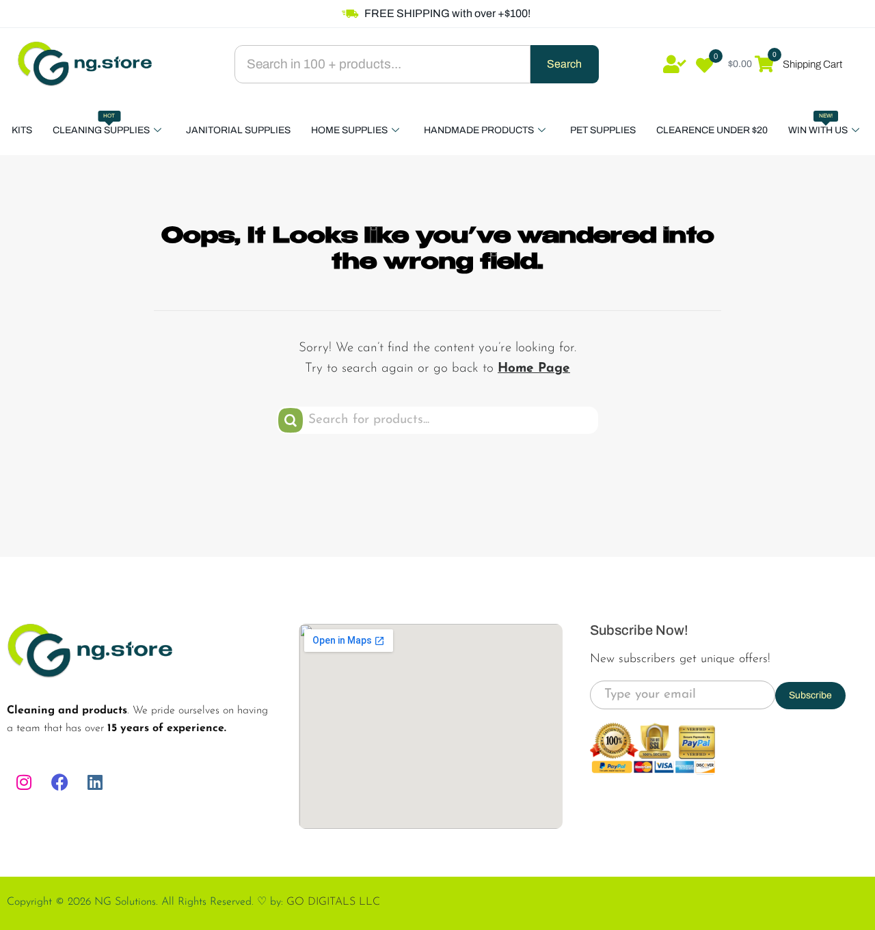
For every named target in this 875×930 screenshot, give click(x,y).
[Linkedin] (95, 782)
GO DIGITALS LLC (333, 902)
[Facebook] (59, 782)
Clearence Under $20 (712, 130)
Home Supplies (349, 130)
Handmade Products (479, 130)
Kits (22, 130)
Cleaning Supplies (101, 124)
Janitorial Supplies (238, 130)
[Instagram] (24, 782)
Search (564, 64)
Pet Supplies (603, 130)
